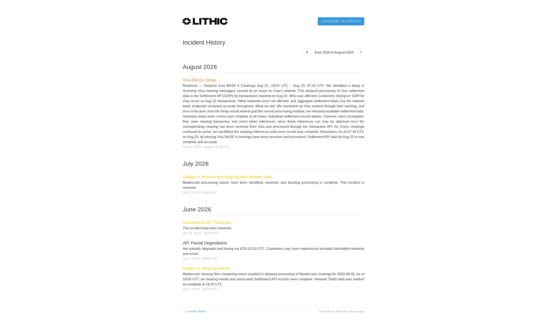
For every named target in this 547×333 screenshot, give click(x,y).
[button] (341, 21)
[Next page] (360, 52)
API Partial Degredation (205, 243)
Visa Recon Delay (199, 80)
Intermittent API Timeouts (207, 222)
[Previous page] (307, 52)
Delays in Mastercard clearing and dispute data (227, 176)
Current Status (194, 311)
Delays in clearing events (206, 268)
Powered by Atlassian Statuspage (341, 311)
